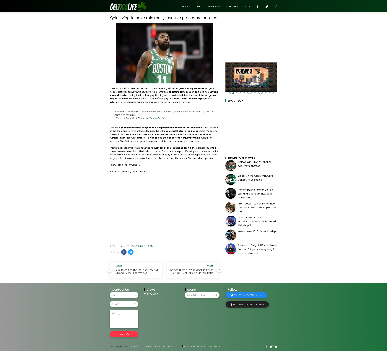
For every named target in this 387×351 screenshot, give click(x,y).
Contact (149, 346)
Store (247, 6)
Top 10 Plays (160, 346)
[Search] (275, 6)
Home (133, 346)
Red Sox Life (176, 346)
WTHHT (140, 346)
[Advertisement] (164, 218)
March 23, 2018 (157, 118)
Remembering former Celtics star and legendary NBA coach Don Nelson (256, 193)
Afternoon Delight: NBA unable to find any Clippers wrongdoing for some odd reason (257, 249)
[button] (124, 252)
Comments (232, 6)
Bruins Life (202, 346)
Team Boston (214, 346)
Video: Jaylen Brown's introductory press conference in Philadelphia (257, 221)
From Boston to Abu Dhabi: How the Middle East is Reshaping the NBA (257, 207)
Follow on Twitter (248, 295)
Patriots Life (189, 346)
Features (212, 6)
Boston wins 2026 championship (257, 231)
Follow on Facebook (248, 304)
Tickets (198, 6)
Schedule (183, 6)
